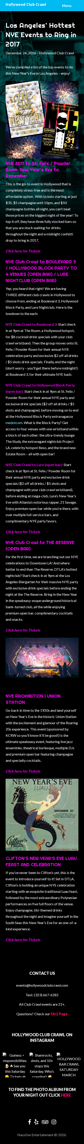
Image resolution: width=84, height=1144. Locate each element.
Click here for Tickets (23, 251)
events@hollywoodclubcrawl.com (42, 985)
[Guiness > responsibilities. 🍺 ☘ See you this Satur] (15, 1065)
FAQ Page (59, 1014)
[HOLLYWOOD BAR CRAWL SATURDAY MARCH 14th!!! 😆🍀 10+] (69, 1065)
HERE (66, 1095)
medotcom (14, 422)
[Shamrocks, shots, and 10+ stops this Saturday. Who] (42, 1065)
